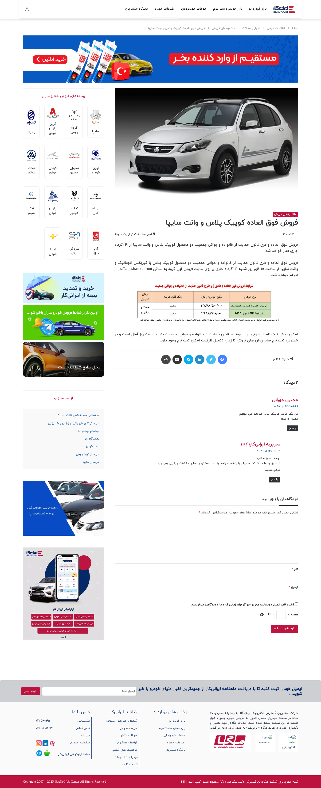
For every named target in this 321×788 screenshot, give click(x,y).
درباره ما (85, 735)
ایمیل (293, 587)
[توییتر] (211, 359)
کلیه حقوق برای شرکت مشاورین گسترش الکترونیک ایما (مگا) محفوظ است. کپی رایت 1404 (239, 782)
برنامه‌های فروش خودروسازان (63, 96)
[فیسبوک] (222, 359)
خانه (294, 28)
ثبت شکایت (129, 764)
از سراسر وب (63, 398)
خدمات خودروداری (194, 9)
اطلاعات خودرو (164, 9)
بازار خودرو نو (258, 9)
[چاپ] (166, 359)
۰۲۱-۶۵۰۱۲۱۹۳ (44, 728)
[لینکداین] (199, 359)
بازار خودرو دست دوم (227, 9)
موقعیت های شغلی (124, 750)
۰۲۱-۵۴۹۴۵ (43, 721)
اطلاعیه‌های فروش (223, 28)
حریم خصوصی (128, 728)
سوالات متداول (128, 735)
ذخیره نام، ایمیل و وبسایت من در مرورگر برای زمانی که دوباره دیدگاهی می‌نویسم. (242, 605)
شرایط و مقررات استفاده (121, 721)
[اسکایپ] (188, 359)
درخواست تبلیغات (125, 757)
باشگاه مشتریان (136, 9)
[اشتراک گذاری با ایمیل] (177, 359)
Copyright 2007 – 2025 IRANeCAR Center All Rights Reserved (64, 782)
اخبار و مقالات (251, 28)
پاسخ (292, 428)
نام (295, 569)
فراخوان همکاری (127, 743)
